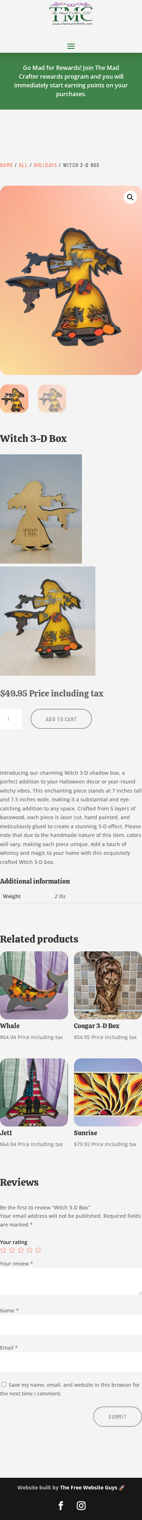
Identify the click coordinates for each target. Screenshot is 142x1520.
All (23, 164)
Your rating (13, 1242)
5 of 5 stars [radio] (38, 1250)
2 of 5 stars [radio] (12, 1250)
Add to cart (61, 718)
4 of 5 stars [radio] (29, 1250)
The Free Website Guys (88, 1487)
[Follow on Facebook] (61, 1506)
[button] (130, 197)
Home (6, 164)
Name (9, 1310)
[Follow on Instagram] (81, 1506)
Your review (16, 1263)
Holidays (45, 164)
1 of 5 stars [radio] (3, 1250)
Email (9, 1347)
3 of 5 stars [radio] (20, 1250)
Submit (118, 1416)
